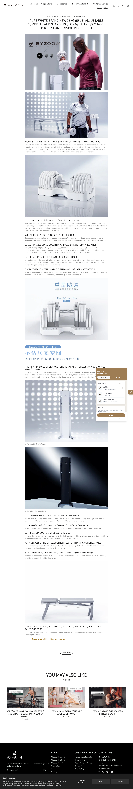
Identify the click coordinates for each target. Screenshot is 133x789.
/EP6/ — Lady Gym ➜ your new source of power (66, 712)
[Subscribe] (44, 770)
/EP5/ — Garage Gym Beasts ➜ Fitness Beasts (107, 712)
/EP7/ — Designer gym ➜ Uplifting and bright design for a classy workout (25, 714)
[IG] (103, 772)
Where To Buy (79, 769)
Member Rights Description (84, 757)
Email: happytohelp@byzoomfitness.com (110, 764)
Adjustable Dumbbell (58, 757)
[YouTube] (112, 772)
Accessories (62, 3)
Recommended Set (80, 3)
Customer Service (100, 3)
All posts (67, 652)
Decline (120, 781)
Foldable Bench (56, 766)
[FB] (99, 772)
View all (66, 679)
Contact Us (78, 766)
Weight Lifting (46, 3)
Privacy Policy (58, 785)
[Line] (107, 772)
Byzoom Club (102, 8)
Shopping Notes (80, 760)
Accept (101, 781)
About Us (34, 3)
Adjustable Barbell (57, 763)
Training (53, 772)
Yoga (52, 769)
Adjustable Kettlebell (58, 760)
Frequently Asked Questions (84, 763)
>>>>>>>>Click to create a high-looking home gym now (45, 639)
